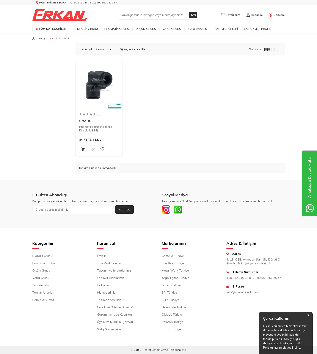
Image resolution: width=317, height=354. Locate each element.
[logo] (60, 14)
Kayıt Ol (124, 209)
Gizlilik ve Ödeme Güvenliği (115, 307)
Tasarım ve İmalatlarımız (114, 270)
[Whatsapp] (178, 209)
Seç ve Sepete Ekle (134, 49)
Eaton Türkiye (171, 329)
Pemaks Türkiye (173, 322)
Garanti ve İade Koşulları (114, 314)
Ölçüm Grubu (146, 28)
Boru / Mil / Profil (257, 28)
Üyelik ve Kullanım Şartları (115, 322)
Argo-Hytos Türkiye (175, 278)
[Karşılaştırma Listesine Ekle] (92, 149)
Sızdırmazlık (197, 28)
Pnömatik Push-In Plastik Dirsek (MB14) (95, 128)
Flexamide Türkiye (174, 307)
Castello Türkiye (173, 256)
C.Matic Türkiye (172, 314)
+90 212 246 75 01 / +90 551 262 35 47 (253, 278)
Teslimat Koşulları (109, 300)
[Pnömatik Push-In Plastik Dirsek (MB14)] (99, 85)
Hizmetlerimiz (106, 292)
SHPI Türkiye (170, 300)
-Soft (135, 349)
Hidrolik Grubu (86, 28)
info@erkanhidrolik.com (242, 292)
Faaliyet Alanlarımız (110, 278)
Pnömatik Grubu (116, 28)
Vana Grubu (172, 28)
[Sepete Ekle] (83, 149)
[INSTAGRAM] (166, 209)
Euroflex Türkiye (173, 263)
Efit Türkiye (169, 292)
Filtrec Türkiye (171, 285)
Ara (193, 15)
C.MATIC (85, 121)
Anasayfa (42, 38)
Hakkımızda (105, 285)
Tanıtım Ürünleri (225, 28)
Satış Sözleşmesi (109, 329)
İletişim (102, 256)
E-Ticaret (145, 349)
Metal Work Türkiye (175, 270)
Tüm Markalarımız (109, 263)
